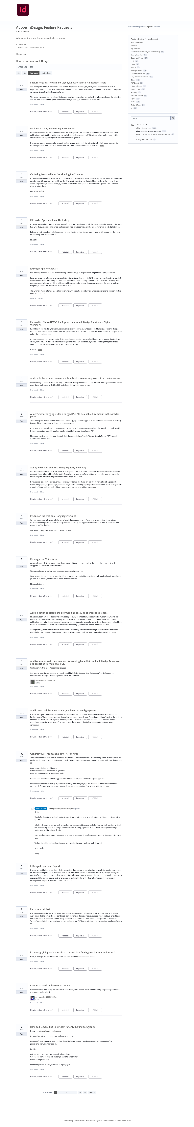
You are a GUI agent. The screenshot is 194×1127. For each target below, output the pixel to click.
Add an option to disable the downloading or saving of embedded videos (69, 612)
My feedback (46, 73)
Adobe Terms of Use (109, 1121)
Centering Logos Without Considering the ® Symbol (56, 174)
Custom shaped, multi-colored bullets (50, 985)
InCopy (133, 67)
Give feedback (141, 124)
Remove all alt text (40, 909)
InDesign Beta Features (144, 139)
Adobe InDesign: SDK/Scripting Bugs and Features (153, 134)
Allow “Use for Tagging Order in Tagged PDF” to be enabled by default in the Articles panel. (74, 415)
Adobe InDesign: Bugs (143, 128)
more (102, 145)
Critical (97, 112)
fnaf (42, 191)
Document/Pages (137, 58)
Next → (92, 1092)
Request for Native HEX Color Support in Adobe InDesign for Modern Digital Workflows (70, 323)
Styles (133, 99)
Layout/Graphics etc (138, 74)
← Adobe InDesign (22, 31)
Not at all (67, 112)
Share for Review (137, 95)
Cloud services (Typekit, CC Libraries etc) (145, 52)
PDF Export (135, 83)
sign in (149, 27)
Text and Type (136, 105)
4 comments (34, 928)
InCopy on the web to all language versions (53, 515)
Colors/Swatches (137, 55)
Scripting (134, 92)
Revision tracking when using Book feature (52, 128)
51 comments (34, 791)
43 (85, 1092)
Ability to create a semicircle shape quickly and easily (58, 467)
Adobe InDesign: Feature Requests (148, 131)
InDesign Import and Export (45, 866)
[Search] (172, 118)
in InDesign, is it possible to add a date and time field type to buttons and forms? (72, 952)
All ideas (134, 45)
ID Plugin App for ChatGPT (44, 268)
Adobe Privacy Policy (124, 1121)
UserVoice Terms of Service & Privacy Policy (88, 1121)
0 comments (34, 105)
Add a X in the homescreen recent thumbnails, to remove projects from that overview (75, 378)
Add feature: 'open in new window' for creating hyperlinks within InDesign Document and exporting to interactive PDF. (75, 662)
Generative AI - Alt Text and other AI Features (54, 753)
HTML (133, 64)
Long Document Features (140, 77)
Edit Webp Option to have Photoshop (49, 220)
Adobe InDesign (68, 1121)
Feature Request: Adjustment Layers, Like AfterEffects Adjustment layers (68, 82)
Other (42, 105)
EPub (132, 61)
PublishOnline (135, 89)
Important (81, 112)
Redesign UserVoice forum (44, 559)
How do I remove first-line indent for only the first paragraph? (62, 1026)
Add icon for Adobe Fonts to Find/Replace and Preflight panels (63, 710)
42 (80, 1092)
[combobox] (151, 118)
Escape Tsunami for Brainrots (50, 1031)
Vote (21, 90)
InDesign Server (136, 70)
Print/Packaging (136, 86)
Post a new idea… (137, 42)
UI (132, 108)
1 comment (33, 298)
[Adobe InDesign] (23, 10)
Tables (133, 102)
